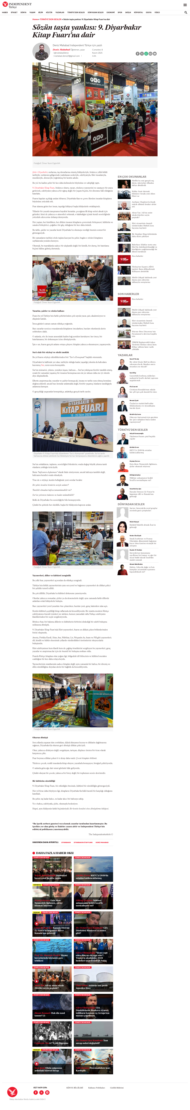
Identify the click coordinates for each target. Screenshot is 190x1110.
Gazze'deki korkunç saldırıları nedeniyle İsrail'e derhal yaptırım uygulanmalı (144, 378)
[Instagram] (47, 1092)
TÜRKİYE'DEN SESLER (76, 12)
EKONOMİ (111, 12)
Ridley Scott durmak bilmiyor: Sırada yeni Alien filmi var (143, 194)
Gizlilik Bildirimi (117, 1088)
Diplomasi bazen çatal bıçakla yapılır (51, 877)
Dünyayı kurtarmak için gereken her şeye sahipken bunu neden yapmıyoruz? (144, 420)
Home (35, 19)
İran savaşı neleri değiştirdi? (92, 1042)
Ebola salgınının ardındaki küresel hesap (48, 1069)
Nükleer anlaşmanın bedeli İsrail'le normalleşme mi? (89, 903)
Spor (120, 12)
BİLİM (40, 12)
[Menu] (185, 5)
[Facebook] (35, 1092)
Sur (42, 365)
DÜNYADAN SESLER (96, 12)
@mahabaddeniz (61, 53)
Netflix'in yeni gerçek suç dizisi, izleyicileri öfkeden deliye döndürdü (143, 183)
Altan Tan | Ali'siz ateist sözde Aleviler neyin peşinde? (142, 215)
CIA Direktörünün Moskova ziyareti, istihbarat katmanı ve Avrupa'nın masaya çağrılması (92, 1012)
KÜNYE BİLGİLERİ (74, 1088)
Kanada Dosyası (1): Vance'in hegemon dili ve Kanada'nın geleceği (52, 930)
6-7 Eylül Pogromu (51, 1043)
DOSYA (148, 12)
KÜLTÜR (49, 12)
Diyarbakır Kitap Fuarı (83, 842)
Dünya (23, 12)
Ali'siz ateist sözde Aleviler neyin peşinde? (49, 987)
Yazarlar (59, 12)
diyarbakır (66, 842)
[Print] (155, 54)
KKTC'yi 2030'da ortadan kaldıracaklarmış (92, 877)
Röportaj (138, 12)
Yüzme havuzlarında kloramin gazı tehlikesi (51, 958)
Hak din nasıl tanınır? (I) (50, 1014)
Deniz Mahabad (61, 50)
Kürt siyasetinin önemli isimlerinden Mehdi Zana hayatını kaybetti (143, 226)
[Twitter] (41, 1092)
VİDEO (157, 12)
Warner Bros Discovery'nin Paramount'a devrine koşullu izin (144, 334)
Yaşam (32, 12)
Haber (5, 12)
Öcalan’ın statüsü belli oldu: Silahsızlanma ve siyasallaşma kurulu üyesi (142, 406)
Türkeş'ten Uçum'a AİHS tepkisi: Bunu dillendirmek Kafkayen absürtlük (143, 269)
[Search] (186, 12)
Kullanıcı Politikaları (96, 1088)
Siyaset (14, 12)
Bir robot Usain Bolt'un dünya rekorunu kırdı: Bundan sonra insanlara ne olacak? (142, 364)
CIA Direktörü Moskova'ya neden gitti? (92, 930)
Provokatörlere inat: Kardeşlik (93, 1069)
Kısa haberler (137, 256)
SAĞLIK (128, 12)
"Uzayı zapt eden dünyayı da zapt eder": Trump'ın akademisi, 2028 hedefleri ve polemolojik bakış (92, 957)
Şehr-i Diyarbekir (39, 172)
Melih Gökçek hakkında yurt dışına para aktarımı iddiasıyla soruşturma (144, 280)
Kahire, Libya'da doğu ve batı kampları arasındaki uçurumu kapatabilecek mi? (142, 569)
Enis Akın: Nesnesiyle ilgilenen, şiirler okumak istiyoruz (48, 903)
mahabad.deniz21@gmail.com (67, 56)
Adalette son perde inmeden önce (92, 987)
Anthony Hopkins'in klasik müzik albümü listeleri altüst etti (144, 204)
